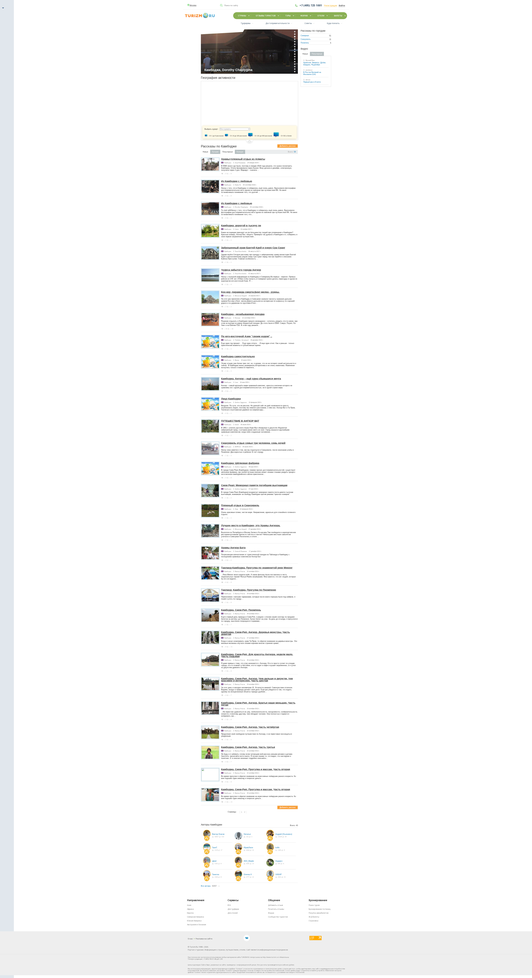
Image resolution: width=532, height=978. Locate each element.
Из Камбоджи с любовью (236, 181)
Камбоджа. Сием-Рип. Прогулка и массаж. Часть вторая (255, 769)
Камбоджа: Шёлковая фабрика (240, 463)
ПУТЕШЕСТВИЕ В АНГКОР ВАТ (240, 421)
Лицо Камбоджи (231, 398)
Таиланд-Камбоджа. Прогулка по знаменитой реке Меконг (257, 567)
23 (253, 863)
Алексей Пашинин (241, 551)
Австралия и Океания (196, 924)
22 (253, 877)
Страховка (313, 920)
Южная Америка (194, 920)
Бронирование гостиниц (319, 909)
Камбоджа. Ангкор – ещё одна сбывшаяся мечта (251, 378)
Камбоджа (227, 162)
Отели (320, 15)
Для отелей (233, 913)
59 (295, 152)
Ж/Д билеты (314, 917)
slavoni (307, 79)
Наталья (237, 318)
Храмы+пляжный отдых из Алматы (243, 159)
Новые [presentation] (205, 152)
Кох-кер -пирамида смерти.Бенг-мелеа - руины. (250, 292)
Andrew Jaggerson (241, 402)
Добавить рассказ (288, 146)
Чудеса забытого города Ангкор (241, 270)
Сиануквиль (306, 39)
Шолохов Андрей (241, 295)
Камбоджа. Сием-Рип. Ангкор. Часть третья (248, 747)
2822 (279, 877)
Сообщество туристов (278, 917)
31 (285, 877)
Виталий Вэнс (310, 60)
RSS (229, 905)
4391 (248, 863)
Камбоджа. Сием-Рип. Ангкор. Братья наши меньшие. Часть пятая (258, 703)
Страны (242, 15)
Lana (236, 382)
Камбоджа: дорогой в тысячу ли (241, 225)
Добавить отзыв (275, 905)
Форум (304, 15)
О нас (190, 938)
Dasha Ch (238, 185)
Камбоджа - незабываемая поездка (242, 314)
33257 (214, 886)
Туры (288, 15)
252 (247, 837)
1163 (216, 863)
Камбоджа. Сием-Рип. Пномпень (241, 610)
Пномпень (305, 43)
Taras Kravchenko (240, 251)
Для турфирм (233, 909)
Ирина (237, 360)
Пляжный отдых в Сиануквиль (240, 505)
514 (222, 837)
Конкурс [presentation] (240, 152)
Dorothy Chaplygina (241, 207)
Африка (190, 909)
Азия (189, 905)
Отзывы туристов (266, 15)
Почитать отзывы (276, 909)
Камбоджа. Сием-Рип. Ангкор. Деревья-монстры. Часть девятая (255, 633)
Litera (237, 229)
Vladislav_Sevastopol (242, 340)
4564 (248, 850)
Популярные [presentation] (227, 152)
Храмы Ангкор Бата (233, 547)
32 (253, 850)
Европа (190, 913)
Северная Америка (195, 917)
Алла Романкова (240, 162)
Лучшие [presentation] (215, 152)
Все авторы (206, 886)
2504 (216, 877)
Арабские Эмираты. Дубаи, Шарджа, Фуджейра (314, 64)
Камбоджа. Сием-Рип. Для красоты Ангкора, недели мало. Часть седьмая (257, 655)
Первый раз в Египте (312, 82)
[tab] (205, 152)
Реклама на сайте (204, 938)
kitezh (237, 424)
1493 (279, 850)
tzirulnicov (309, 70)
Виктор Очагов (240, 571)
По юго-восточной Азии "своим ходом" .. (246, 336)
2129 (216, 850)
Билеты (338, 15)
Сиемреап (305, 35)
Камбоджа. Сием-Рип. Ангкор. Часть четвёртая (250, 727)
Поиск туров (314, 905)
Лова (236, 509)
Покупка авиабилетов (318, 913)
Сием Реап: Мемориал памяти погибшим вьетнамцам (254, 485)
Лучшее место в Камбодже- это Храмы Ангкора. (250, 525)
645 (278, 863)
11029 (279, 837)
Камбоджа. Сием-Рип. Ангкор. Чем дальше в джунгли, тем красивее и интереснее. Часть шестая (257, 679)
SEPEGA (238, 447)
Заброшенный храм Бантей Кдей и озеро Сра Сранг (253, 247)
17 (221, 850)
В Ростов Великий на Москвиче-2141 (312, 73)
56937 (216, 837)
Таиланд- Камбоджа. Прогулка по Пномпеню (248, 590)
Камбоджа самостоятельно (238, 356)
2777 (248, 877)
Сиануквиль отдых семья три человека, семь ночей (253, 443)
